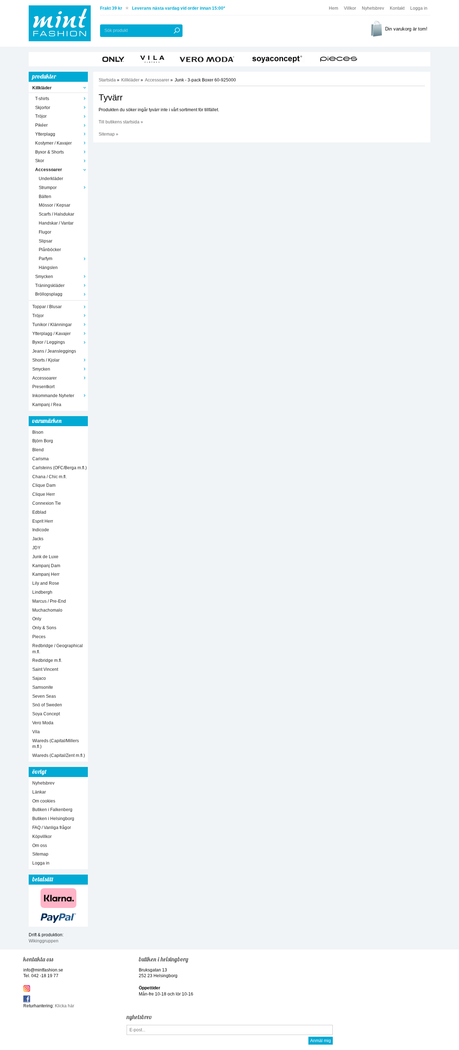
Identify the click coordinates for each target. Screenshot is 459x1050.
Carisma (40, 458)
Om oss (39, 845)
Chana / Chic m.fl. (49, 476)
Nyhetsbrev (373, 8)
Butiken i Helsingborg (53, 818)
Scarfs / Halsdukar (56, 214)
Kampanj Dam (46, 565)
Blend (38, 449)
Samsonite (42, 687)
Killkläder (42, 87)
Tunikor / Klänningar (52, 324)
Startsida (107, 80)
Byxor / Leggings (48, 342)
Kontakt (397, 8)
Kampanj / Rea (46, 404)
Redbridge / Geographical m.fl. (57, 648)
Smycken (44, 276)
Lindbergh (42, 592)
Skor (39, 160)
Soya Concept (46, 713)
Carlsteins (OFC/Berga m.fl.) (59, 467)
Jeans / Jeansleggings (54, 351)
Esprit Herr (42, 521)
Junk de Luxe (45, 556)
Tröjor (41, 116)
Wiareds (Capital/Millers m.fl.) (55, 743)
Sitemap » (108, 134)
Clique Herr (43, 494)
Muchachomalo (47, 610)
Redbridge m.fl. (47, 660)
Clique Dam (44, 485)
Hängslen (48, 267)
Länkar (39, 792)
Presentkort (43, 386)
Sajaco (39, 678)
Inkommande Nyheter (53, 395)
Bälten (45, 196)
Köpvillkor (42, 836)
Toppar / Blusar (47, 306)
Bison (37, 432)
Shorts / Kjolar (46, 360)
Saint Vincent (45, 669)
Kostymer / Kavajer (53, 143)
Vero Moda (42, 722)
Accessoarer (48, 169)
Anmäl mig (320, 1040)
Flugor (45, 232)
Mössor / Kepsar (54, 205)
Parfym (45, 258)
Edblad (39, 512)
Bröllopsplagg (48, 294)
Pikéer (41, 125)
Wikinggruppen (43, 940)
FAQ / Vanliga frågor (51, 827)
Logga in (418, 8)
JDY (36, 547)
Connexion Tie (46, 503)
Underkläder (51, 178)
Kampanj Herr (46, 574)
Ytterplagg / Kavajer (51, 333)
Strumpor (48, 187)
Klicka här (64, 1005)
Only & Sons (44, 627)
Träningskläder (50, 285)
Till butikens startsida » (121, 121)
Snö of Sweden (47, 704)
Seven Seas (44, 696)
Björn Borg (42, 440)
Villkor (350, 8)
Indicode (40, 529)
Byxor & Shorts (49, 152)
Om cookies (43, 801)
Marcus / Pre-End (49, 601)
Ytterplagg (45, 134)
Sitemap (40, 854)
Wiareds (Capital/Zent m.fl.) (58, 755)
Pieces (39, 636)
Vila (36, 731)
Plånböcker (50, 249)
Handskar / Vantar (56, 223)
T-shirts (42, 98)
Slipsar (45, 241)
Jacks (37, 538)
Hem (333, 8)
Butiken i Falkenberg (52, 809)
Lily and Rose (45, 583)
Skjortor (42, 107)
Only (36, 618)
